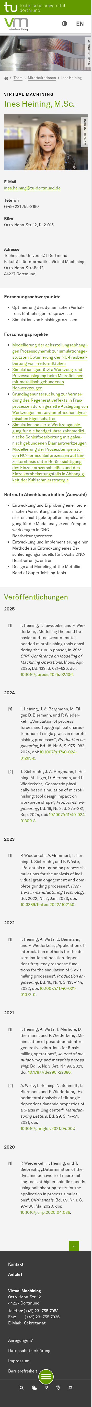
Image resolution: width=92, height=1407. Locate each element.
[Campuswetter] (34, 1388)
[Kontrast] (64, 24)
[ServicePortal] (58, 1388)
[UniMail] (70, 1388)
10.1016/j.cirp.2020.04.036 (45, 1212)
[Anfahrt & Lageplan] (46, 1388)
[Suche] (22, 1388)
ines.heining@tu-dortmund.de (32, 188)
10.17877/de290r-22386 (49, 1072)
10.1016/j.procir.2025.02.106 (46, 674)
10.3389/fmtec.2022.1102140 (47, 904)
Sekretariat (35, 1323)
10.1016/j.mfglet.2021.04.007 (47, 1128)
